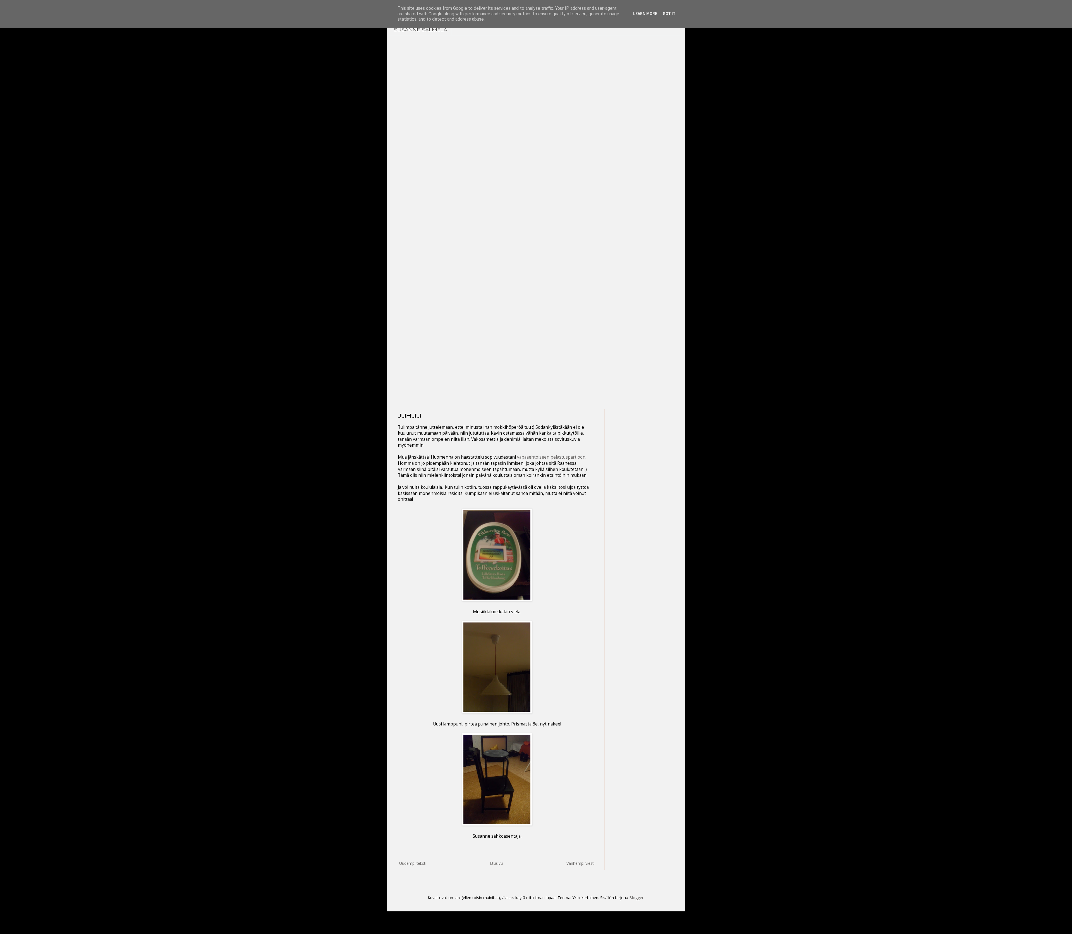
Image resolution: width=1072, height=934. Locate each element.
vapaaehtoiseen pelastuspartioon (551, 457)
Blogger (636, 897)
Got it (669, 13)
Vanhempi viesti (580, 863)
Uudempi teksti (412, 863)
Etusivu (496, 863)
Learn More (645, 13)
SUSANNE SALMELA (420, 30)
